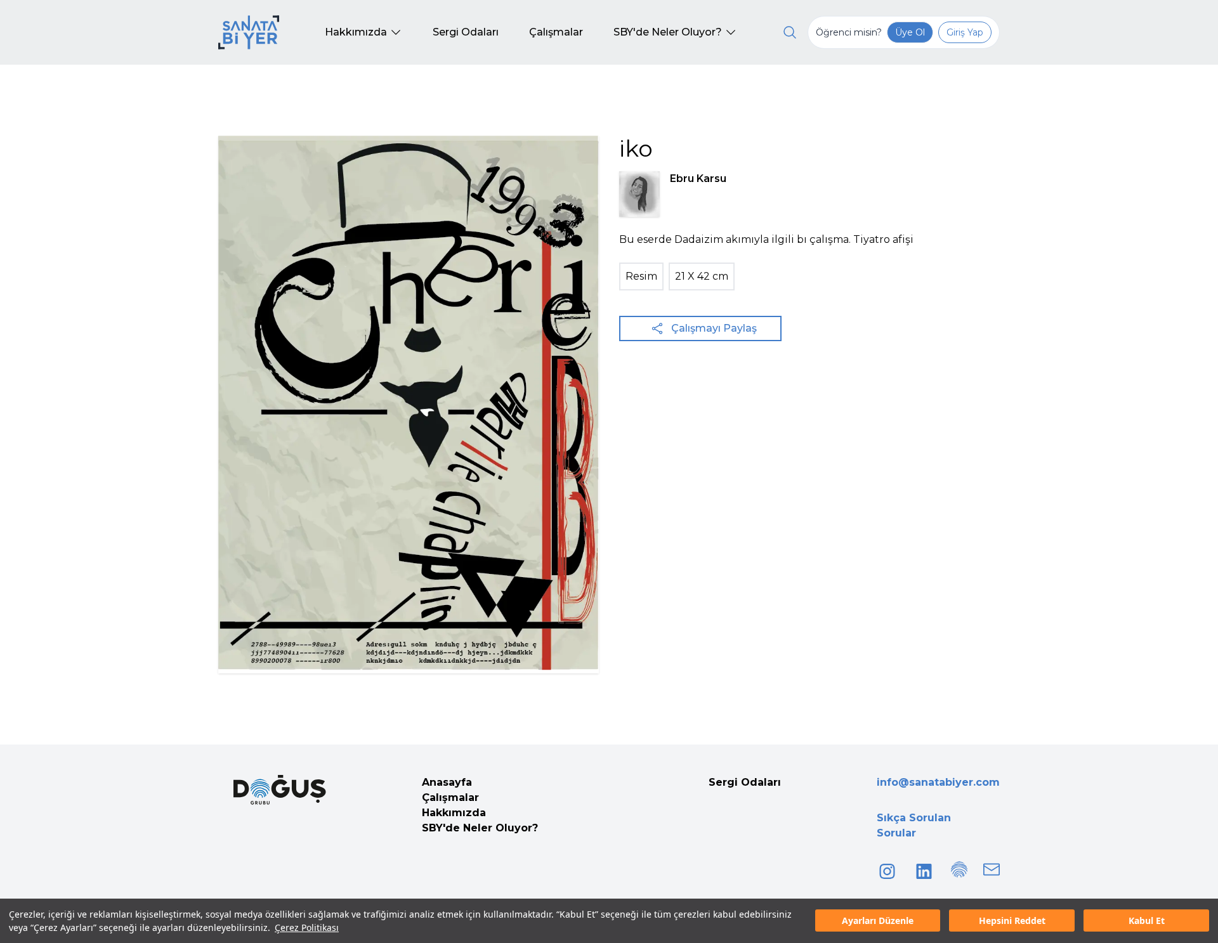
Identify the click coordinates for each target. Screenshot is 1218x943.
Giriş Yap (964, 32)
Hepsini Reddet (1012, 921)
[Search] (789, 32)
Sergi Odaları (745, 782)
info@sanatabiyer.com (938, 782)
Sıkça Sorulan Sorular (914, 825)
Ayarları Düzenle (878, 921)
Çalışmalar (450, 797)
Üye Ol (910, 32)
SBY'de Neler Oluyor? (480, 828)
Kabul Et (1147, 921)
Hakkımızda (454, 813)
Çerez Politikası (307, 927)
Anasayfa (447, 782)
